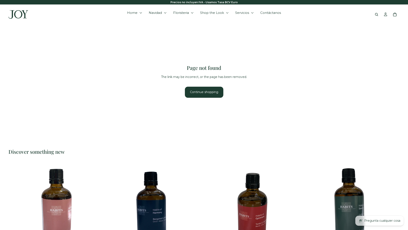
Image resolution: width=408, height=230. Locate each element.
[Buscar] (376, 14)
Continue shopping (204, 92)
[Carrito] (395, 14)
